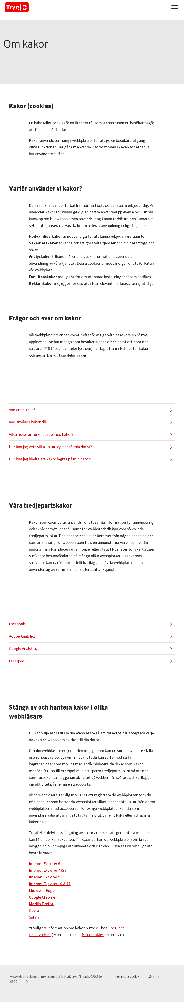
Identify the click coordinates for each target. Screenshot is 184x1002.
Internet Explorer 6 (44, 863)
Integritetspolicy (125, 976)
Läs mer (153, 976)
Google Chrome (42, 897)
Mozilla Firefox (41, 903)
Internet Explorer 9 (44, 877)
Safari (34, 917)
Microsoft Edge (42, 890)
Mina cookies (93, 934)
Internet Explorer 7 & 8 (48, 870)
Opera (34, 910)
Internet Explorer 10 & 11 (50, 883)
